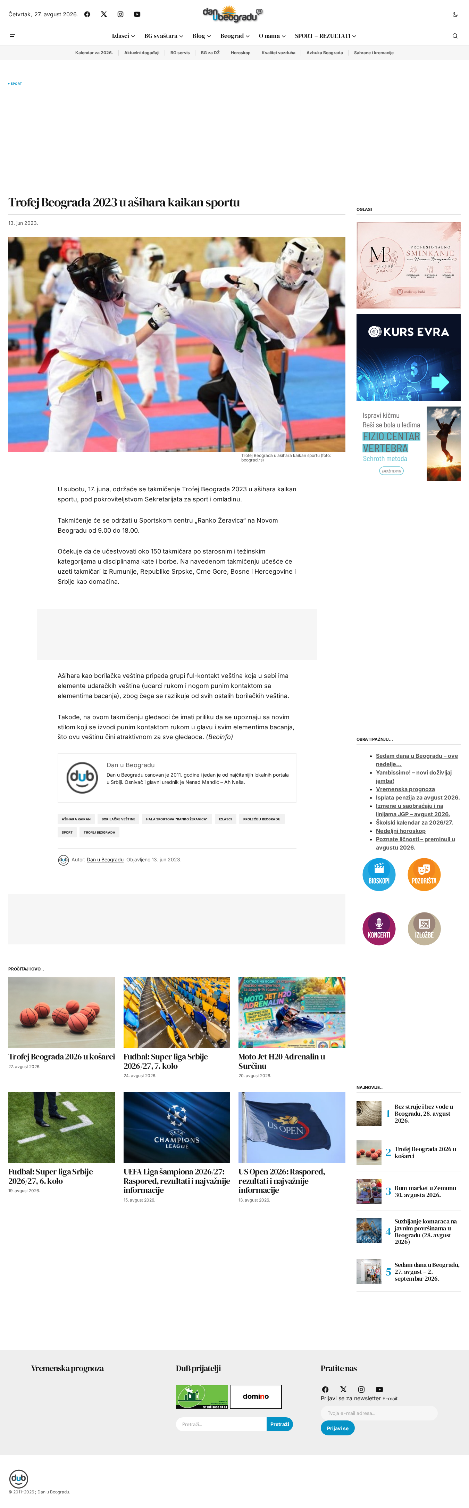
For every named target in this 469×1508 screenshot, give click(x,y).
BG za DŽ (210, 52)
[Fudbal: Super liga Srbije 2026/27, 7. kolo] (177, 1012)
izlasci (225, 819)
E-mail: (390, 1398)
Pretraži (279, 1424)
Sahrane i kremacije (374, 52)
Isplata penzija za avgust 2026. (418, 797)
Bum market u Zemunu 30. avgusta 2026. (425, 1191)
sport (67, 832)
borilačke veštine (118, 819)
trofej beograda (99, 832)
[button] (455, 14)
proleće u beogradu (261, 819)
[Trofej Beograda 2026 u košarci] (61, 1012)
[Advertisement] (176, 140)
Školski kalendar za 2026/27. (414, 822)
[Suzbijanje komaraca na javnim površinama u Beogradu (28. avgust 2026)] (369, 1230)
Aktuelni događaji (141, 52)
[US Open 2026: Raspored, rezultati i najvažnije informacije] (291, 1127)
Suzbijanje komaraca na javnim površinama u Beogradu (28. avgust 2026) (426, 1231)
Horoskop (241, 52)
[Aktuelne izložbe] (424, 928)
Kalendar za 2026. (94, 52)
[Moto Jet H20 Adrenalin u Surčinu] (291, 1012)
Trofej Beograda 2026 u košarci (425, 1152)
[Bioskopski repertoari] (379, 873)
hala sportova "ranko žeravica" (177, 819)
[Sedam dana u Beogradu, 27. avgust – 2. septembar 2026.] (369, 1271)
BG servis (180, 52)
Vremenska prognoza (405, 789)
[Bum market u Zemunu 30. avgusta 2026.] (369, 1191)
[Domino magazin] (256, 1396)
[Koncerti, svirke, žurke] (379, 928)
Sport (16, 83)
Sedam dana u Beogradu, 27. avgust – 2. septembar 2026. (427, 1271)
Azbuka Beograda (325, 52)
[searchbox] (221, 1424)
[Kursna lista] (409, 264)
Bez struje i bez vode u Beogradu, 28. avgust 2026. (424, 1113)
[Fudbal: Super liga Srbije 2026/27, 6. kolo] (61, 1127)
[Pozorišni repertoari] (424, 873)
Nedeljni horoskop (401, 830)
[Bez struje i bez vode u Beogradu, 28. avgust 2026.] (369, 1113)
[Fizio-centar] (409, 443)
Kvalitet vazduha (278, 52)
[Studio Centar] (203, 1396)
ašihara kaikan (76, 819)
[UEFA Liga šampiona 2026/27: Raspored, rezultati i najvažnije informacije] (177, 1127)
